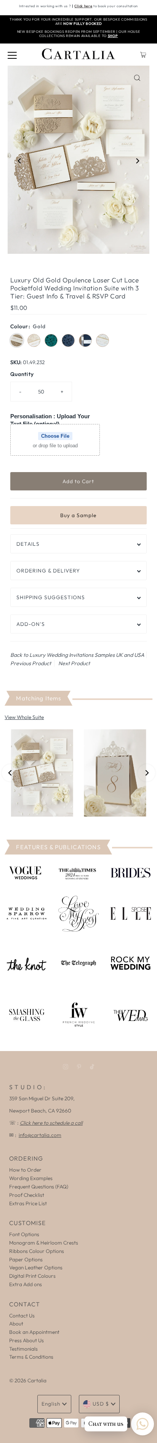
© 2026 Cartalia (27, 1380)
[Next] (137, 161)
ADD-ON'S (30, 624)
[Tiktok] (92, 1066)
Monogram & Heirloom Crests (43, 1242)
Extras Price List (28, 1203)
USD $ (101, 1403)
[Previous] (19, 161)
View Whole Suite (24, 717)
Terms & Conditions (31, 1356)
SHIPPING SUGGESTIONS (50, 597)
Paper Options (26, 1259)
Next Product (74, 663)
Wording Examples (31, 1178)
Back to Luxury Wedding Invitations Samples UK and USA (77, 654)
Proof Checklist (26, 1194)
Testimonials (23, 1348)
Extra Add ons (25, 1284)
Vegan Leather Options (35, 1267)
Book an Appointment (34, 1332)
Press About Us (26, 1340)
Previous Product (30, 663)
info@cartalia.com (40, 1135)
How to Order (25, 1169)
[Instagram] (65, 1066)
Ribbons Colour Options (36, 1251)
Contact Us (22, 1315)
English (51, 1403)
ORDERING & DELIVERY (48, 570)
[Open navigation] (12, 54)
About (16, 1323)
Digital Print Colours (32, 1275)
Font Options (24, 1234)
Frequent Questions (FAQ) (38, 1186)
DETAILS (28, 543)
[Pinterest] (79, 1066)
